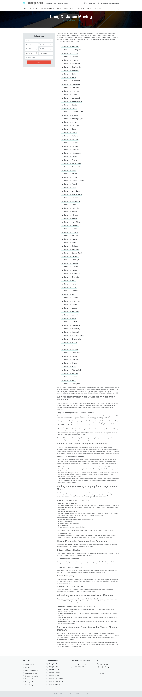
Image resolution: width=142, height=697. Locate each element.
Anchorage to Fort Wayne (70, 325)
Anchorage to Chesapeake (71, 339)
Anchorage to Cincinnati (70, 270)
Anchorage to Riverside (70, 249)
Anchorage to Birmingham (71, 384)
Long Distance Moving (47, 8)
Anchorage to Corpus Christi (71, 253)
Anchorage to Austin (68, 77)
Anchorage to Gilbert (69, 363)
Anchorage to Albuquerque (71, 153)
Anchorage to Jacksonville (71, 81)
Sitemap (101, 673)
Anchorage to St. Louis (69, 246)
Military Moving (29, 664)
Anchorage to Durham (69, 298)
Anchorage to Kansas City (71, 167)
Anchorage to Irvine (68, 294)
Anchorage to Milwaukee (70, 150)
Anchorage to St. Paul (69, 267)
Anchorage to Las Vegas (70, 125)
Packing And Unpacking (32, 682)
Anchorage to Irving (68, 380)
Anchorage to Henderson (70, 273)
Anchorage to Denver (69, 108)
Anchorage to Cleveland (70, 225)
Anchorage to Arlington (69, 215)
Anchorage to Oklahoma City (72, 112)
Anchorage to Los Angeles (71, 50)
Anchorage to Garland (69, 349)
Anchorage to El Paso (69, 122)
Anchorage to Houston (69, 57)
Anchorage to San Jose (70, 88)
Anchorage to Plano (68, 280)
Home (24, 8)
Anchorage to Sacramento (71, 163)
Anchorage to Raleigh (69, 184)
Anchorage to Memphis (69, 139)
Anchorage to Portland (69, 136)
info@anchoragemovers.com (109, 3)
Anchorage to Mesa (68, 170)
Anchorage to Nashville (69, 115)
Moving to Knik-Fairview (56, 678)
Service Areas (80, 8)
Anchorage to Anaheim (69, 236)
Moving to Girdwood (54, 672)
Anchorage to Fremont (69, 346)
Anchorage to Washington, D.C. (73, 119)
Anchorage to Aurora (69, 218)
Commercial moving (31, 673)
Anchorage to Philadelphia (71, 64)
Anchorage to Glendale (69, 377)
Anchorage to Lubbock (69, 315)
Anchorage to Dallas (68, 74)
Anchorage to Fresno (69, 160)
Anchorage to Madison (69, 308)
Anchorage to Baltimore (70, 146)
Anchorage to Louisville (69, 143)
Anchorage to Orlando (69, 291)
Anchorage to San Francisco (71, 101)
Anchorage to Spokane (69, 360)
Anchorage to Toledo (69, 304)
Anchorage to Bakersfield (70, 208)
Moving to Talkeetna (54, 664)
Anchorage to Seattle (69, 105)
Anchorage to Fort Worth (70, 84)
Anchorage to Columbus (70, 91)
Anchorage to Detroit (69, 132)
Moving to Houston (54, 684)
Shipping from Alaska (31, 676)
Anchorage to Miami (68, 187)
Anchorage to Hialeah (69, 356)
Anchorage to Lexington (70, 256)
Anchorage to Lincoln (69, 287)
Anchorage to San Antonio (71, 67)
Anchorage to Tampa (69, 229)
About (89, 8)
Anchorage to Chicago (69, 53)
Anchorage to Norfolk (69, 342)
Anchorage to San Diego (70, 70)
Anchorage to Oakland (69, 198)
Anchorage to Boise (68, 366)
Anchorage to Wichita (69, 212)
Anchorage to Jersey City (70, 329)
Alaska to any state (78, 666)
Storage (59, 8)
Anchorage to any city (79, 664)
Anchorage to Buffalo (69, 322)
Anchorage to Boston (69, 129)
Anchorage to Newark (69, 284)
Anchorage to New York (70, 46)
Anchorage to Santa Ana (70, 243)
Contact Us (97, 8)
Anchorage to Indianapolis (70, 98)
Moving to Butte (53, 666)
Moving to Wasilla (54, 669)
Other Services (68, 8)
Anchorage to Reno (68, 318)
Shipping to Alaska (30, 679)
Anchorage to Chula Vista (70, 301)
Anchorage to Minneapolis (70, 201)
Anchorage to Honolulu (69, 232)
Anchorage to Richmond (70, 311)
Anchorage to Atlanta (69, 174)
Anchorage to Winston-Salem (72, 370)
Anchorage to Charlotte (69, 94)
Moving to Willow (54, 675)
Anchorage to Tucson (69, 156)
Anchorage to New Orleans (71, 222)
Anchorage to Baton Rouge (71, 353)
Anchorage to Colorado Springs (72, 181)
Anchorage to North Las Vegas (72, 335)
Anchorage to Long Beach (71, 191)
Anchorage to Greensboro (71, 277)
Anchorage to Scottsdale (70, 332)
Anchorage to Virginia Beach (71, 194)
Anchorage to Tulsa (68, 205)
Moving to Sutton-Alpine (56, 681)
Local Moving (33, 8)
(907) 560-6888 (91, 3)
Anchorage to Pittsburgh (70, 260)
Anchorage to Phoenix (69, 60)
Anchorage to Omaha (69, 177)
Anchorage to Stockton (69, 263)
